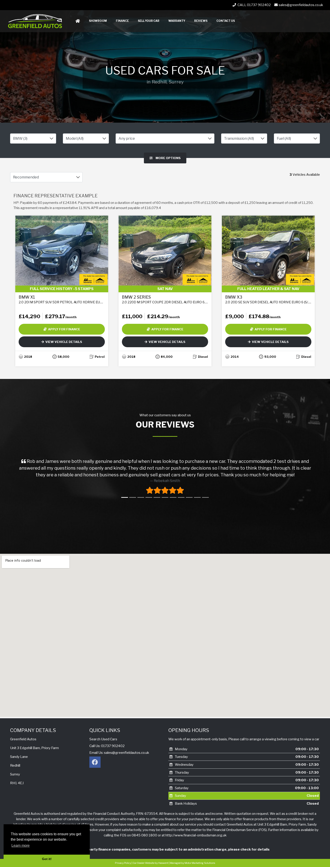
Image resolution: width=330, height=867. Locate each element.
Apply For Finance (63, 329)
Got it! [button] (47, 859)
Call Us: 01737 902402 (107, 746)
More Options (168, 158)
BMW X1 (73, 299)
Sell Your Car (148, 21)
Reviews (200, 21)
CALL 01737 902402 (254, 5)
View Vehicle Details (63, 342)
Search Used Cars (103, 739)
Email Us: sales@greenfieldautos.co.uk (119, 752)
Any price (127, 138)
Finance (122, 21)
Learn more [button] (20, 845)
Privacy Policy (123, 863)
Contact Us (225, 21)
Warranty (176, 21)
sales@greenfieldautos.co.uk (301, 5)
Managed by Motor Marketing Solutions (192, 863)
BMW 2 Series (173, 299)
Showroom (98, 21)
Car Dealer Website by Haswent (150, 863)
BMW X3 (274, 299)
